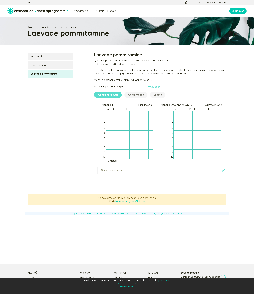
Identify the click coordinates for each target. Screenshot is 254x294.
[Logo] (37, 11)
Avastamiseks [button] (81, 10)
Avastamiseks (86, 277)
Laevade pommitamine (64, 27)
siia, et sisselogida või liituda (129, 201)
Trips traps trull (39, 65)
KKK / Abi (210, 2)
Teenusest (196, 2)
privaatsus (164, 280)
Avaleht (32, 27)
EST (29, 2)
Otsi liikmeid (119, 272)
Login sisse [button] (238, 10)
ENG (35, 2)
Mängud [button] (112, 10)
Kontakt (222, 2)
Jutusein (99, 10)
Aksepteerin (127, 286)
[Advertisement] (127, 236)
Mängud (43, 27)
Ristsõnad (36, 56)
